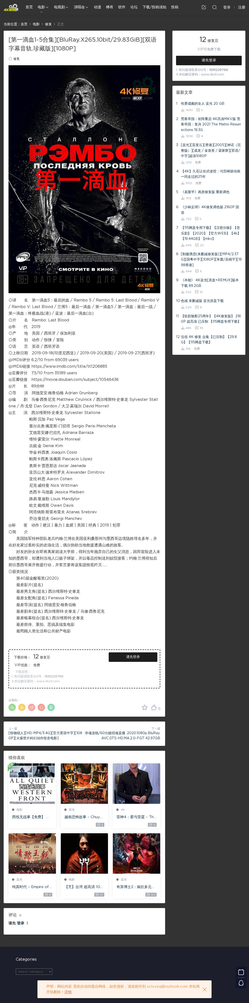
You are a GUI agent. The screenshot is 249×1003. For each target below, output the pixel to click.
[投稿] (203, 7)
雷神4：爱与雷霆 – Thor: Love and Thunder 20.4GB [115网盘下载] (136, 817)
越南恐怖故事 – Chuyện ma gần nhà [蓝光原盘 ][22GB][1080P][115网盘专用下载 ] (84, 817)
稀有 (109, 7)
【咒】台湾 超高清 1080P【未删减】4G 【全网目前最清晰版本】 (83, 887)
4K (123, 809)
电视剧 (59, 7)
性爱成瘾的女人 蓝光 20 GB (202, 103)
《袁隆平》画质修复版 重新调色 (205, 192)
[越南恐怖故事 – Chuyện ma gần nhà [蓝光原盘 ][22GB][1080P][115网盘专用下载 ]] (84, 783)
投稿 (174, 7)
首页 (29, 7)
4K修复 (11, 7)
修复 (16, 59)
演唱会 (79, 7)
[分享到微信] (12, 707)
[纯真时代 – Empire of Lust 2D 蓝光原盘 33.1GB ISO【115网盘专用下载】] (32, 853)
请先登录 (133, 657)
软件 (121, 7)
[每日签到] (241, 971)
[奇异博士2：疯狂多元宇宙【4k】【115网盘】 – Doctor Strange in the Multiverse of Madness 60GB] (136, 853)
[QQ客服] (241, 982)
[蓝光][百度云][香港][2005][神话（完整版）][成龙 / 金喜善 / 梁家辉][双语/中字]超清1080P (211, 150)
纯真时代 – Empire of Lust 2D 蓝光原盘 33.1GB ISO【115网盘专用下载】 (31, 887)
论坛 (134, 7)
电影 (41, 7)
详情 (68, 992)
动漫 (97, 7)
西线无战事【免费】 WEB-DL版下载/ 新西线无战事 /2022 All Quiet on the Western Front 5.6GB (31, 817)
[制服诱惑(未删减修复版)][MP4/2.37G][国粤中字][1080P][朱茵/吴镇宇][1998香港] (211, 260)
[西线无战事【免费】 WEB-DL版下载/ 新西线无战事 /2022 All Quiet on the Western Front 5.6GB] (32, 783)
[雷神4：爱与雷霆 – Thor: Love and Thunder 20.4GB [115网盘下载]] (136, 783)
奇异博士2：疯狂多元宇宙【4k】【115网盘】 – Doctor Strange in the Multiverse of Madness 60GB (135, 887)
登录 (20, 923)
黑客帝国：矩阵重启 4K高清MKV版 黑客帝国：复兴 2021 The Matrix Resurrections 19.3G (211, 124)
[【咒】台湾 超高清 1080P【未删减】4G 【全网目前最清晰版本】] (84, 853)
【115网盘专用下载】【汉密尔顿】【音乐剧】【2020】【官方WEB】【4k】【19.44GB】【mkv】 (211, 233)
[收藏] (144, 707)
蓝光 (72, 809)
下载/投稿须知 (154, 7)
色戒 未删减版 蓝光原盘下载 (202, 301)
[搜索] (214, 7)
